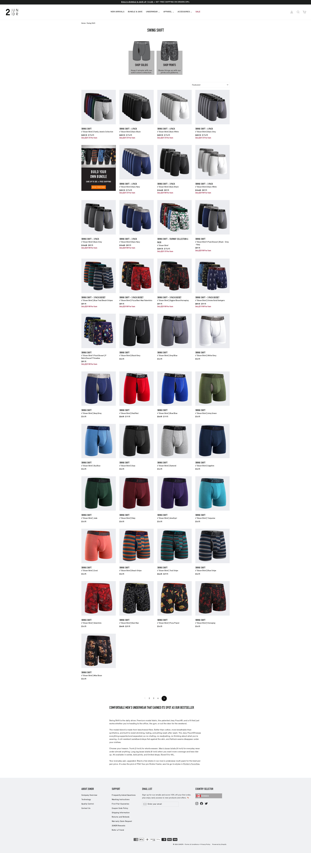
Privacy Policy (205, 844)
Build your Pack (98, 187)
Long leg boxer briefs (140, 751)
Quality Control (87, 804)
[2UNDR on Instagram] (196, 803)
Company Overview (89, 795)
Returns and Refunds (121, 817)
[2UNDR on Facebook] (201, 803)
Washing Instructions (121, 800)
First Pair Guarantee (120, 804)
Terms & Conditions (192, 844)
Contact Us (85, 808)
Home (83, 23)
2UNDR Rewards (118, 826)
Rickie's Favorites (191, 764)
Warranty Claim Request (122, 821)
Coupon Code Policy (120, 808)
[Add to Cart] (98, 234)
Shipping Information (121, 813)
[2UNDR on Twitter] (206, 803)
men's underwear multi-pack (173, 761)
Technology (86, 800)
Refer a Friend (118, 830)
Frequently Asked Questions (124, 795)
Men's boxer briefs (167, 748)
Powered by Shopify (219, 844)
